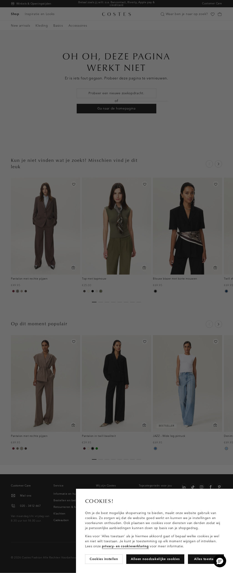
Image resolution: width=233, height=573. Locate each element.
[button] (219, 561)
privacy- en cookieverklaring (125, 546)
